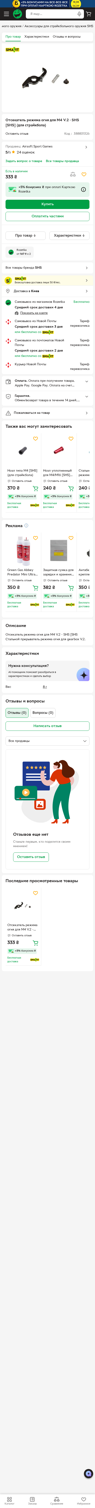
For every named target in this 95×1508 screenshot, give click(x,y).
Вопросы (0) (43, 713)
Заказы (32, 1504)
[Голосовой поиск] (79, 14)
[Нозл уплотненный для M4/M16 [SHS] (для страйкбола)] (59, 451)
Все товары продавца (62, 161)
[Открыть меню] (6, 14)
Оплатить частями (48, 216)
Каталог (9, 1504)
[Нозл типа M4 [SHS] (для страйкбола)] (23, 451)
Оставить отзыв (31, 857)
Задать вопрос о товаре (24, 161)
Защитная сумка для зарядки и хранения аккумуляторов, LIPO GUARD (58, 573)
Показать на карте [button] (34, 313)
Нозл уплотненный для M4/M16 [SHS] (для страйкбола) (57, 473)
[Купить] (35, 488)
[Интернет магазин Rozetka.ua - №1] (17, 14)
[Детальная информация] (26, 525)
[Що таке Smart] (12, 49)
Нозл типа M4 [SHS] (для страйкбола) (22, 473)
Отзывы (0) (17, 713)
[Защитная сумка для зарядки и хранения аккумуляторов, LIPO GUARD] (59, 550)
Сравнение (56, 1504)
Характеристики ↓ (69, 235)
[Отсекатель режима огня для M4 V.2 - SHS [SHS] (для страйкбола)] (23, 905)
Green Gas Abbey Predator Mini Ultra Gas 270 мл (21, 573)
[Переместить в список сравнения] (72, 174)
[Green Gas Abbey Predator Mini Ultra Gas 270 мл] (23, 550)
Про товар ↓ (25, 235)
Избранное (83, 1504)
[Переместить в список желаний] (83, 174)
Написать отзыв (47, 726)
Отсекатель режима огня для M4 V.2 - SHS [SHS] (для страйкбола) (22, 928)
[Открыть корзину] (88, 14)
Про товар (13, 36)
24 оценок (26, 152)
